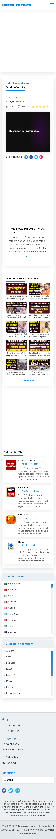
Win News (23, 515)
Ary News (23, 488)
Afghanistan (14, 584)
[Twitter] (36, 157)
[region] (28, 609)
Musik (9, 681)
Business (10, 663)
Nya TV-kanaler (10, 731)
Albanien (12, 590)
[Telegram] (17, 790)
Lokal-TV (10, 675)
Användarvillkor (10, 757)
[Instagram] (41, 157)
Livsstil (9, 669)
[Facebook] (31, 157)
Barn (8, 657)
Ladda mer (28, 381)
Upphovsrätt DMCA (12, 750)
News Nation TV (26, 461)
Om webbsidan (10, 744)
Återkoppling (9, 763)
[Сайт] (26, 157)
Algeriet (12, 596)
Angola (11, 608)
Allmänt (10, 651)
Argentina (13, 614)
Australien (13, 632)
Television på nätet (12, 725)
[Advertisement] (28, 41)
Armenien (13, 620)
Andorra (12, 602)
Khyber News (25, 542)
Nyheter (10, 687)
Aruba (11, 626)
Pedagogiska (13, 693)
